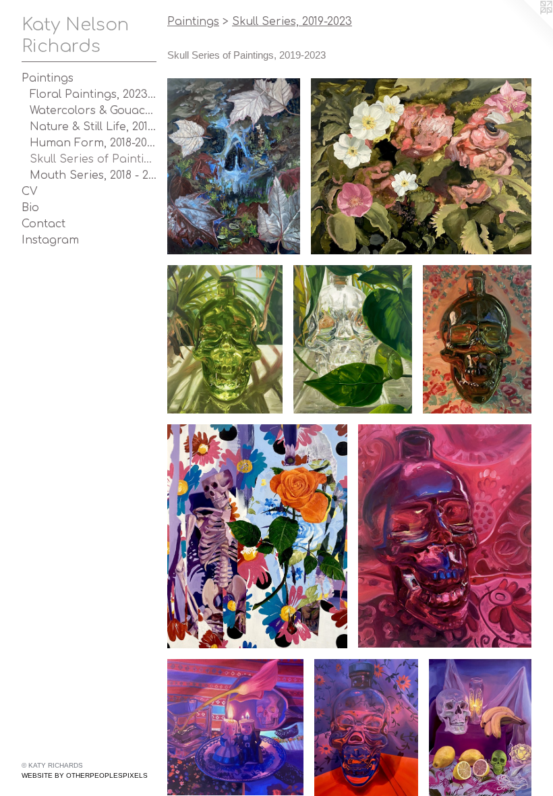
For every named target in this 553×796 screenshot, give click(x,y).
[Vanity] (235, 727)
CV (29, 192)
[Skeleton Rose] (257, 536)
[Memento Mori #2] (480, 727)
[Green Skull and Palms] (225, 339)
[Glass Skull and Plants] (352, 339)
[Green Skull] (477, 339)
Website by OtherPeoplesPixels (85, 775)
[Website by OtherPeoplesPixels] (526, 27)
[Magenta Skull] (444, 536)
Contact (43, 224)
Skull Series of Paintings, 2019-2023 (93, 159)
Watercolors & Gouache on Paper (93, 111)
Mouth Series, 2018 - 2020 (93, 175)
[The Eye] (421, 166)
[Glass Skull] (366, 727)
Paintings (48, 78)
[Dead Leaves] (233, 166)
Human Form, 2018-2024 (93, 143)
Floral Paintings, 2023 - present (93, 94)
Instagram (50, 240)
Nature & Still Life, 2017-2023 (93, 127)
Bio (30, 208)
